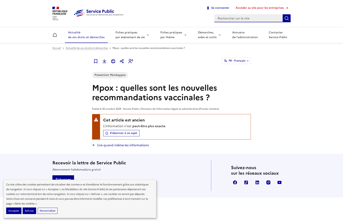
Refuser (29, 211)
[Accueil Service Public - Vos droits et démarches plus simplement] (99, 17)
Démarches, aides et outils (207, 34)
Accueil (56, 48)
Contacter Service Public (278, 34)
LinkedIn (257, 182)
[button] (130, 61)
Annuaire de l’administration (245, 34)
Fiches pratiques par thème (171, 34)
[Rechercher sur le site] (287, 18)
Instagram (268, 182)
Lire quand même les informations (122, 145)
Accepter (13, 211)
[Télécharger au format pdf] (104, 61)
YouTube (279, 182)
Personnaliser (48, 211)
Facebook (235, 182)
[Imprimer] (113, 61)
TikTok (246, 182)
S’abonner (63, 179)
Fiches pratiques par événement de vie (130, 34)
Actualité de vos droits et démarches (86, 34)
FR (237, 61)
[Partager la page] (121, 61)
